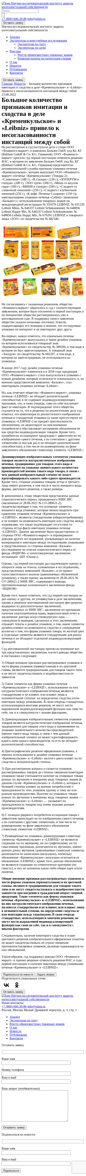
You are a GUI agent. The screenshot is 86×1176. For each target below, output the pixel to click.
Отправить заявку (14, 1127)
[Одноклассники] (17, 985)
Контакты (16, 72)
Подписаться (11, 1170)
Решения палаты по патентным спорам (44, 58)
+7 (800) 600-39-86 (14, 19)
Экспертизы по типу (32, 44)
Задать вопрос (46, 974)
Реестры (15, 51)
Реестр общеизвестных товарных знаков (45, 55)
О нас (13, 62)
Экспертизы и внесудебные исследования (38, 40)
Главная (7, 83)
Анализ (15, 37)
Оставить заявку (13, 22)
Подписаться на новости (18, 974)
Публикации (18, 69)
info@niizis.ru (36, 19)
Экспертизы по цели (32, 47)
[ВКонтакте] (6, 985)
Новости (15, 65)
